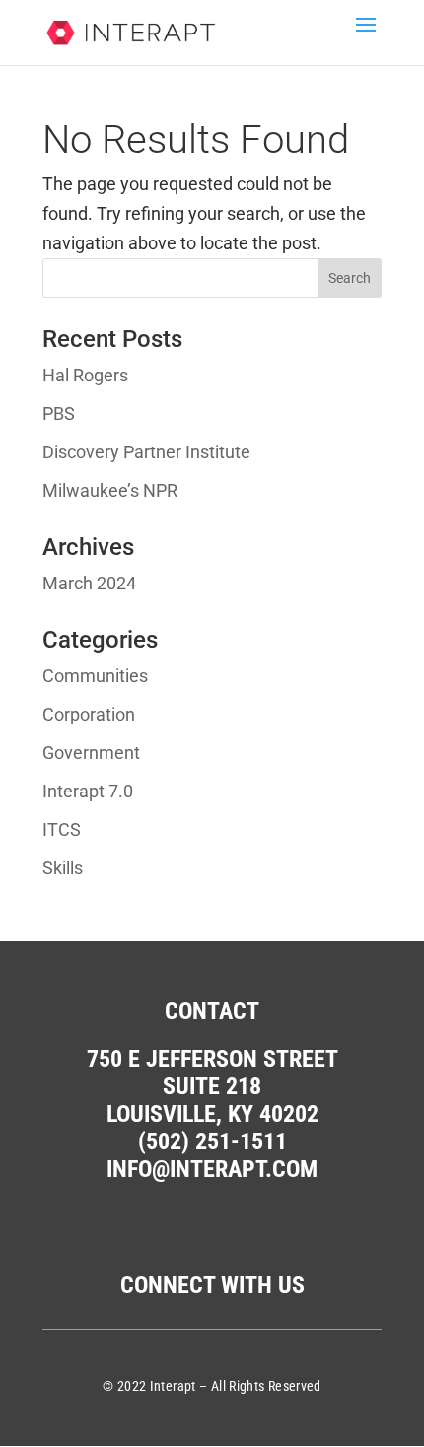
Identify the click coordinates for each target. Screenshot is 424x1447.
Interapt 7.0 (87, 791)
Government (91, 752)
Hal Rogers (85, 375)
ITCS (61, 829)
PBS (58, 413)
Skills (62, 868)
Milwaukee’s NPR (109, 490)
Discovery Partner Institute (146, 452)
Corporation (88, 714)
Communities (95, 675)
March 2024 (89, 583)
